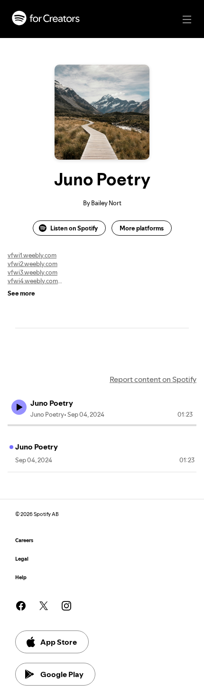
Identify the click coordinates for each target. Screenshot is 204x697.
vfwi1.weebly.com (32, 255)
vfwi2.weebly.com (32, 263)
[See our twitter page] (43, 605)
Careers (24, 540)
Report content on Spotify (153, 379)
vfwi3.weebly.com (32, 272)
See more (21, 293)
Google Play (61, 674)
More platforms (142, 228)
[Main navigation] (187, 19)
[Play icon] (19, 407)
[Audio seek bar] (102, 425)
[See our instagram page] (66, 605)
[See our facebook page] (21, 605)
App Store (58, 642)
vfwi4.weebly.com (33, 281)
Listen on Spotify (74, 228)
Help (21, 577)
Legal (21, 559)
